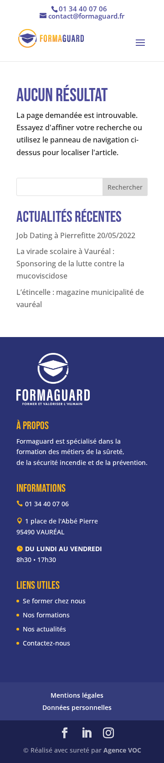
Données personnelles (77, 707)
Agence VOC (122, 750)
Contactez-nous (46, 643)
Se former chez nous (54, 601)
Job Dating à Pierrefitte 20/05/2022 (75, 235)
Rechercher (125, 187)
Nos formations (46, 615)
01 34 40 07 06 (83, 8)
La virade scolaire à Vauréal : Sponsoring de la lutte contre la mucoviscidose (70, 263)
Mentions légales (77, 695)
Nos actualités (44, 629)
